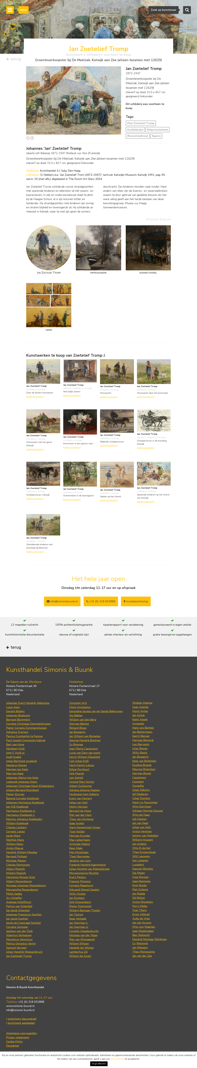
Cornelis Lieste (15, 831)
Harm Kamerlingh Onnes (84, 827)
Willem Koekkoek (17, 823)
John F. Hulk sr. (15, 753)
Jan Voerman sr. (79, 927)
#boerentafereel (137, 136)
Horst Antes (140, 711)
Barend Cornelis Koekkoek (22, 798)
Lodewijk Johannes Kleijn (21, 782)
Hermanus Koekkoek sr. (21, 811)
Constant (138, 782)
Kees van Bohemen (144, 761)
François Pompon (80, 881)
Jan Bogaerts (77, 732)
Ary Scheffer (14, 898)
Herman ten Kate (17, 769)
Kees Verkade (77, 919)
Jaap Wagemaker (143, 931)
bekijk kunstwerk (34, 396)
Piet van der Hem (80, 815)
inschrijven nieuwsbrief (21, 1019)
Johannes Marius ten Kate (22, 778)
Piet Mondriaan (78, 852)
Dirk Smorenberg (80, 902)
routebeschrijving (136, 601)
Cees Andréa (140, 707)
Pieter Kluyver (15, 794)
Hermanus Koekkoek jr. (20, 815)
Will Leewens (141, 856)
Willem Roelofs (16, 873)
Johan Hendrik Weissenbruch (24, 952)
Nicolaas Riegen (16, 860)
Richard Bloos (77, 728)
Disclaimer (12, 1046)
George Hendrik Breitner (85, 740)
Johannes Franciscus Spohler (24, 914)
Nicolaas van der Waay (83, 935)
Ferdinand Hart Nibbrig (84, 794)
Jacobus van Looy (80, 860)
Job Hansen (139, 819)
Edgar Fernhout (79, 769)
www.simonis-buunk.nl (20, 1006)
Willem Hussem (142, 840)
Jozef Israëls (13, 757)
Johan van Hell (78, 802)
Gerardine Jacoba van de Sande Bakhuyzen (96, 711)
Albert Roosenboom (19, 881)
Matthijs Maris (15, 840)
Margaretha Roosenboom (22, 890)
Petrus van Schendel (19, 906)
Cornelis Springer (17, 927)
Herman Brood (141, 773)
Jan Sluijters (76, 898)
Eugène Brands (142, 765)
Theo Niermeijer (79, 856)
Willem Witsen (79, 943)
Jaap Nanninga (141, 881)
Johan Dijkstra (141, 790)
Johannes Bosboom (18, 715)
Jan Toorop (76, 914)
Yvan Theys (139, 910)
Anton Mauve (14, 848)
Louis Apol (13, 707)
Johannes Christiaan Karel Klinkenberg (30, 786)
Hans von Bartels (143, 728)
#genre (156, 136)
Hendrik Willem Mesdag (21, 852)
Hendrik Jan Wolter (81, 948)
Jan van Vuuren (141, 923)
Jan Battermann (142, 732)
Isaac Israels (76, 823)
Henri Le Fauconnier (145, 802)
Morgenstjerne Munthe (84, 873)
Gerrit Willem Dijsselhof (84, 757)
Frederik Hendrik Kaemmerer (87, 865)
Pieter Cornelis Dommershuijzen (26, 728)
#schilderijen (135, 129)
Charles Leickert (16, 827)
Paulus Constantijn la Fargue (24, 736)
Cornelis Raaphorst (81, 885)
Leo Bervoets (140, 744)
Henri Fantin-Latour (81, 765)
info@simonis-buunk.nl (20, 1010)
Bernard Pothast (16, 856)
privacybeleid (117, 1058)
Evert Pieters (77, 877)
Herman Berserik (143, 740)
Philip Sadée (14, 894)
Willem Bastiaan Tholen (84, 910)
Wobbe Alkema (142, 703)
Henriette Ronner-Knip (20, 877)
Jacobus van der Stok (19, 931)
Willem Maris (14, 844)
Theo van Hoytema (81, 819)
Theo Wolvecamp (143, 952)
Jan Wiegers (140, 947)
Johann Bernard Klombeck (22, 790)
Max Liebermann (79, 840)
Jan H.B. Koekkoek (17, 807)
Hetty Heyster (78, 807)
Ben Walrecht (141, 935)
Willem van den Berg (82, 719)
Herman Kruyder (79, 836)
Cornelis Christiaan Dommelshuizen (28, 724)
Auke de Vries (141, 918)
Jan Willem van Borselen (85, 736)
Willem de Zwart (80, 956)
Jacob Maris (13, 836)
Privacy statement (17, 1037)
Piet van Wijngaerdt (82, 939)
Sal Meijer (138, 873)
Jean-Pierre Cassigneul (83, 749)
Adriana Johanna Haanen (84, 790)
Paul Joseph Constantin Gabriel (26, 740)
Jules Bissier (140, 748)
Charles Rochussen (18, 865)
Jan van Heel (140, 823)
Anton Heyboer (142, 831)
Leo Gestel (76, 778)
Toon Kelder (77, 831)
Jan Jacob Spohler (17, 919)
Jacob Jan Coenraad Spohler (23, 923)
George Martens (142, 869)
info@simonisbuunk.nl (64, 601)
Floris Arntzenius (80, 707)
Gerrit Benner (141, 736)
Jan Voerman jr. (78, 923)
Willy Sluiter (77, 894)
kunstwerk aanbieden (21, 1023)
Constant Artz (78, 703)
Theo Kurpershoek (144, 852)
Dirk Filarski (76, 773)
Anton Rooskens (142, 902)
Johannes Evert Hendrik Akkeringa (27, 703)
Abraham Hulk (15, 749)
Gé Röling (138, 898)
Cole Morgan (140, 877)
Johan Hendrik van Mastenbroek (89, 869)
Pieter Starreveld (80, 906)
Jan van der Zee (142, 956)
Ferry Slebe (139, 906)
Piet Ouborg (140, 889)
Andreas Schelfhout (18, 902)
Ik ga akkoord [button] (98, 1063)
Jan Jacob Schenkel (18, 910)
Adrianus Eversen (17, 732)
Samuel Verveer (16, 948)
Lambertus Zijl (78, 952)
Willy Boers (139, 752)
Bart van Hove (15, 744)
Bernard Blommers (18, 719)
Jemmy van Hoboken (145, 835)
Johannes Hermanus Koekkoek (25, 802)
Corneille (138, 786)
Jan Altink (138, 715)
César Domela (141, 798)
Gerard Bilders (15, 711)
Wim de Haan (141, 815)
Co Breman (76, 744)
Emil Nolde (139, 885)
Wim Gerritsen (141, 806)
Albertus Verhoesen (19, 935)
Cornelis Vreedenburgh (83, 931)
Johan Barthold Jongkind (21, 761)
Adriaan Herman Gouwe (147, 811)
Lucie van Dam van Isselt (84, 753)
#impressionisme (157, 129)
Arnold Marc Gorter (81, 782)
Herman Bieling (79, 724)
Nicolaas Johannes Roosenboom (26, 885)
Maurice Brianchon (143, 769)
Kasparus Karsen (16, 765)
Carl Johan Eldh (79, 761)
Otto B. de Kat (141, 848)
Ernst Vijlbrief (141, 914)
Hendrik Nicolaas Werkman (149, 939)
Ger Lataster (140, 860)
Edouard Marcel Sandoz (84, 890)
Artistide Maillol (79, 844)
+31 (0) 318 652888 (101, 601)
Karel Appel (140, 719)
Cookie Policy (14, 1041)
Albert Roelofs (15, 869)
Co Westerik (140, 943)
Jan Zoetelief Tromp (19, 956)
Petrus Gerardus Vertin (21, 943)
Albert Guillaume (80, 786)
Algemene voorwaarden (21, 1033)
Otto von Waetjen (143, 927)
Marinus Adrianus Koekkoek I (24, 819)
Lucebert (138, 864)
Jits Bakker (76, 715)
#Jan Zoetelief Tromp (141, 123)
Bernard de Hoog (80, 811)
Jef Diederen (140, 794)
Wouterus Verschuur (19, 939)
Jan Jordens (139, 844)
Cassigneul (139, 777)
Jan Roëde (138, 894)
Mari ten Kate (14, 773)
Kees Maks (75, 848)
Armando (138, 723)
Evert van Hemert (80, 798)
